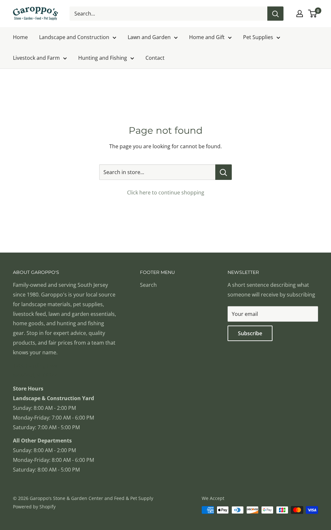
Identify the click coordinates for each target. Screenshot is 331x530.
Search (148, 284)
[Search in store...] (223, 172)
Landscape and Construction (74, 37)
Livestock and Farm (36, 57)
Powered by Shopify (34, 507)
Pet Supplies (258, 37)
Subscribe (250, 333)
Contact (155, 57)
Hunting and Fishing (102, 57)
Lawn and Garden (149, 37)
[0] (313, 13)
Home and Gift (207, 37)
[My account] (299, 13)
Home (20, 37)
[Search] (275, 13)
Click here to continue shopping (165, 192)
